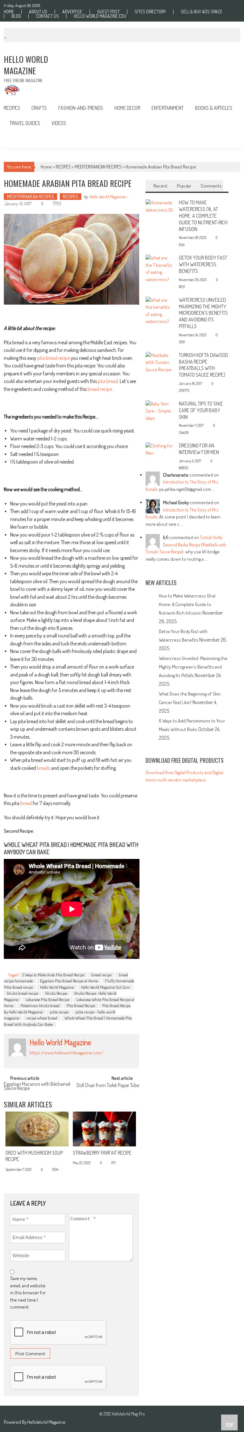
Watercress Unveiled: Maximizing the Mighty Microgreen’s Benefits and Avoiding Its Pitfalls (203, 313)
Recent (160, 186)
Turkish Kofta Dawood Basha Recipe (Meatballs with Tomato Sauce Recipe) (203, 365)
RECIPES (12, 108)
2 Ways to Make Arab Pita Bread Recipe (53, 974)
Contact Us (47, 16)
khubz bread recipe (22, 993)
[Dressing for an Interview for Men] (160, 449)
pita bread (108, 381)
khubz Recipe (56, 993)
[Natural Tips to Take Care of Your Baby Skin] (160, 410)
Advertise (72, 12)
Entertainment (168, 108)
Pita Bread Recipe (81, 1005)
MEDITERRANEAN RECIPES (98, 167)
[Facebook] (31, 1060)
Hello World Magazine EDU (100, 16)
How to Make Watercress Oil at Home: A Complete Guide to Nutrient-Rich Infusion (203, 215)
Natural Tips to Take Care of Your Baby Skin (201, 410)
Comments (211, 186)
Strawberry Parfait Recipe (102, 1153)
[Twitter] (52, 1060)
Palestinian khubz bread (40, 1005)
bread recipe (100, 389)
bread (26, 803)
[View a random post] (230, 139)
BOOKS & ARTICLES (213, 108)
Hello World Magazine (107, 196)
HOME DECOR (127, 108)
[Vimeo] (59, 1060)
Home (9, 12)
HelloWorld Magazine (46, 1422)
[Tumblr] (45, 1060)
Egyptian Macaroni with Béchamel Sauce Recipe (37, 1086)
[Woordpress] (66, 1060)
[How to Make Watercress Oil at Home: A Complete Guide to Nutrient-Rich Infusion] (160, 206)
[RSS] (38, 1060)
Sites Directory (150, 12)
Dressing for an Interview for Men (199, 448)
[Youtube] (73, 1060)
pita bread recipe (53, 358)
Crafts (39, 108)
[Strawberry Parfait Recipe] (104, 1129)
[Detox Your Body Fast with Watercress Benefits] (160, 268)
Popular (184, 186)
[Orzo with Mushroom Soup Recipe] (37, 1129)
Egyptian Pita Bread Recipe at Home (69, 980)
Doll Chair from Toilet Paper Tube (108, 1085)
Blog (16, 16)
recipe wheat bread (41, 1017)
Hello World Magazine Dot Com (105, 987)
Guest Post (108, 12)
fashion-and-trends (80, 108)
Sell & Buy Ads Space (201, 12)
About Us (38, 12)
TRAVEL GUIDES (25, 123)
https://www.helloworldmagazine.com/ (67, 1053)
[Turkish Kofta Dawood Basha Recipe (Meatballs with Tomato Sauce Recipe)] (160, 362)
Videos (58, 123)
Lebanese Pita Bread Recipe (47, 999)
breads (43, 768)
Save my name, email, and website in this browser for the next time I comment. (28, 1292)
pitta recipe (59, 1011)
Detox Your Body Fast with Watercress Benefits (203, 264)
